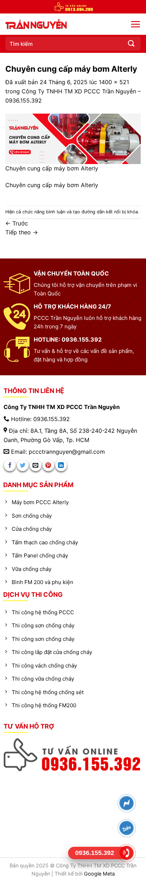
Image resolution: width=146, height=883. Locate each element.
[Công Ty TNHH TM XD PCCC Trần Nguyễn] (53, 24)
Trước (16, 223)
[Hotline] (126, 853)
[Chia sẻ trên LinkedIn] (61, 465)
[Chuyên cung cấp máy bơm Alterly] (73, 138)
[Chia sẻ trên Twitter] (23, 465)
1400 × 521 (114, 82)
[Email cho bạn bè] (35, 465)
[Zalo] (126, 828)
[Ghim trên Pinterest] (48, 465)
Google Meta (99, 874)
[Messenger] (126, 803)
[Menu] (135, 24)
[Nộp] (131, 43)
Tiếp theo (21, 232)
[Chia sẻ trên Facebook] (10, 465)
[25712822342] (73, 754)
